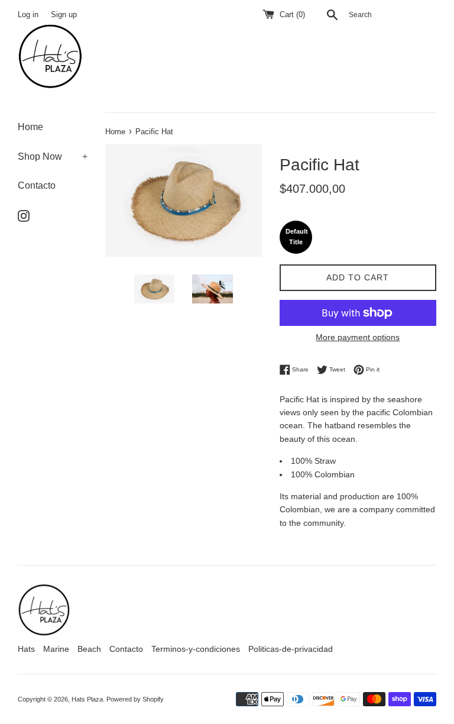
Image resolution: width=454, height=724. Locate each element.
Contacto (37, 185)
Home (30, 127)
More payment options (358, 337)
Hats (26, 649)
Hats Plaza (87, 699)
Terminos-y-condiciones (195, 649)
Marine (56, 649)
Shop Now (52, 156)
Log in (28, 15)
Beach (89, 649)
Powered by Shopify (135, 699)
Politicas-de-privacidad (290, 649)
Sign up (64, 15)
